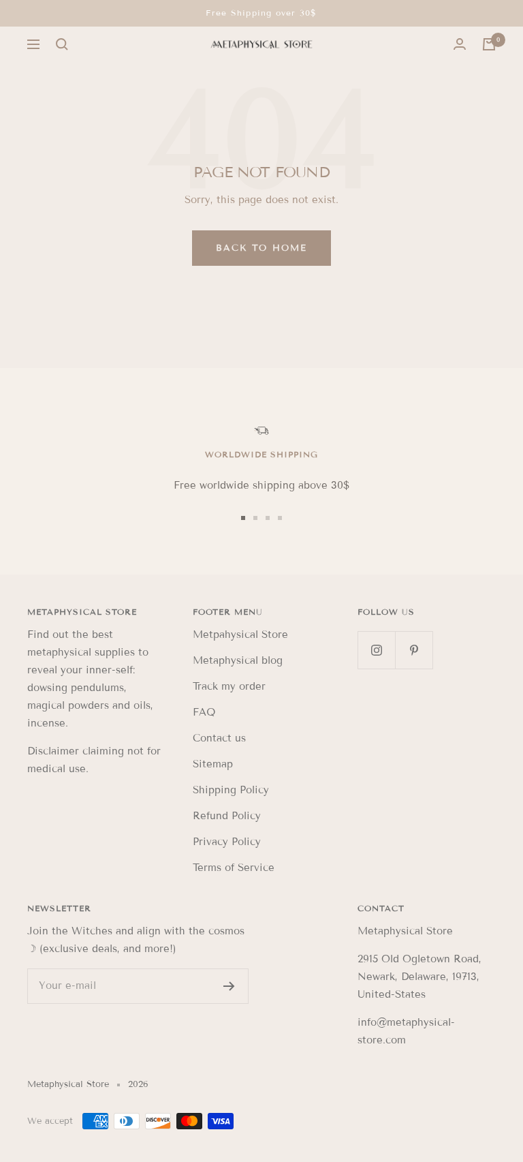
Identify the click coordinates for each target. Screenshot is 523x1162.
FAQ (204, 712)
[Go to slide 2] (255, 518)
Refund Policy (227, 816)
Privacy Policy (227, 842)
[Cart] (489, 44)
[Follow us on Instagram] (376, 650)
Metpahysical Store (240, 634)
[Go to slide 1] (243, 518)
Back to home (261, 248)
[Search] (62, 44)
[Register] (229, 986)
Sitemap (213, 764)
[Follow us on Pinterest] (413, 650)
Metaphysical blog (238, 660)
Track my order (229, 686)
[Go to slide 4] (280, 518)
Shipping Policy (231, 790)
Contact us (219, 738)
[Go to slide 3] (268, 518)
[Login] (460, 44)
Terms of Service (233, 867)
